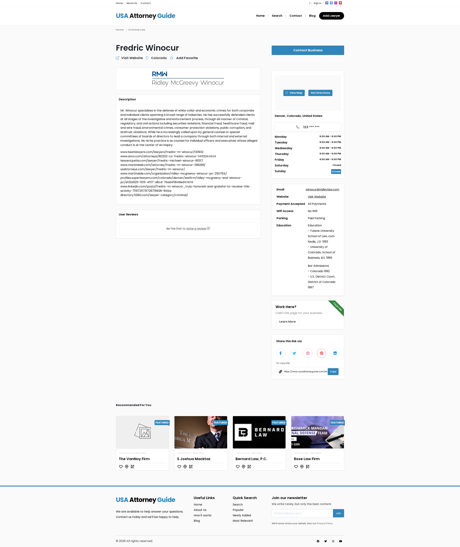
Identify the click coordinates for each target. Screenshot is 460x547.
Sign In (317, 3)
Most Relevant (243, 521)
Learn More (287, 322)
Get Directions (320, 93)
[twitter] (331, 2)
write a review (196, 229)
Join (338, 513)
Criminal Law (136, 29)
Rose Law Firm (307, 458)
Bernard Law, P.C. (251, 458)
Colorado (159, 58)
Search (277, 16)
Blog (312, 16)
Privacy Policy (325, 523)
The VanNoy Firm (134, 458)
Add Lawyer (331, 16)
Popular (238, 510)
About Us (131, 3)
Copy (333, 371)
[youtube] (340, 2)
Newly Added (242, 515)
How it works (202, 515)
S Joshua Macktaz (193, 458)
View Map (295, 93)
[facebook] (326, 2)
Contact (146, 3)
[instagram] (335, 2)
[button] (309, 3)
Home (119, 3)
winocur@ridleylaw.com (322, 189)
